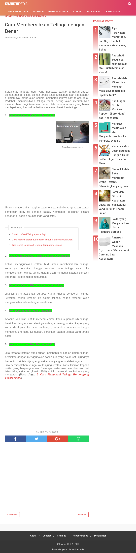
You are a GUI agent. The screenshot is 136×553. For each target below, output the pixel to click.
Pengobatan (113, 11)
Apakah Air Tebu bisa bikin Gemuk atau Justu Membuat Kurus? (113, 64)
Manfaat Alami (57, 11)
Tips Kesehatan (17, 11)
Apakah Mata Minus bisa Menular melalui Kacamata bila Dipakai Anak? (113, 87)
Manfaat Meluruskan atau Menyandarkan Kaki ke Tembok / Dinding (112, 132)
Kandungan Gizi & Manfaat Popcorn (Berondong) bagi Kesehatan (112, 109)
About (33, 535)
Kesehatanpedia (60, 549)
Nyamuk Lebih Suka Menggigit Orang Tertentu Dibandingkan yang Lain (114, 178)
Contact (47, 535)
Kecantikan (94, 11)
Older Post (81, 515)
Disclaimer (100, 535)
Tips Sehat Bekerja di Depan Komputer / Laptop (37, 245)
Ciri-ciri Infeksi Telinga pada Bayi (29, 234)
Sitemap (61, 535)
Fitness (77, 11)
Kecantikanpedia (76, 549)
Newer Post (12, 515)
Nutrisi (37, 11)
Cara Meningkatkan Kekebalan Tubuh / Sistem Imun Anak (42, 239)
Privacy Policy (80, 535)
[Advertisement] (47, 66)
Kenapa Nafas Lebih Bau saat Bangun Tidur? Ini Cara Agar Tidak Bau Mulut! (114, 155)
